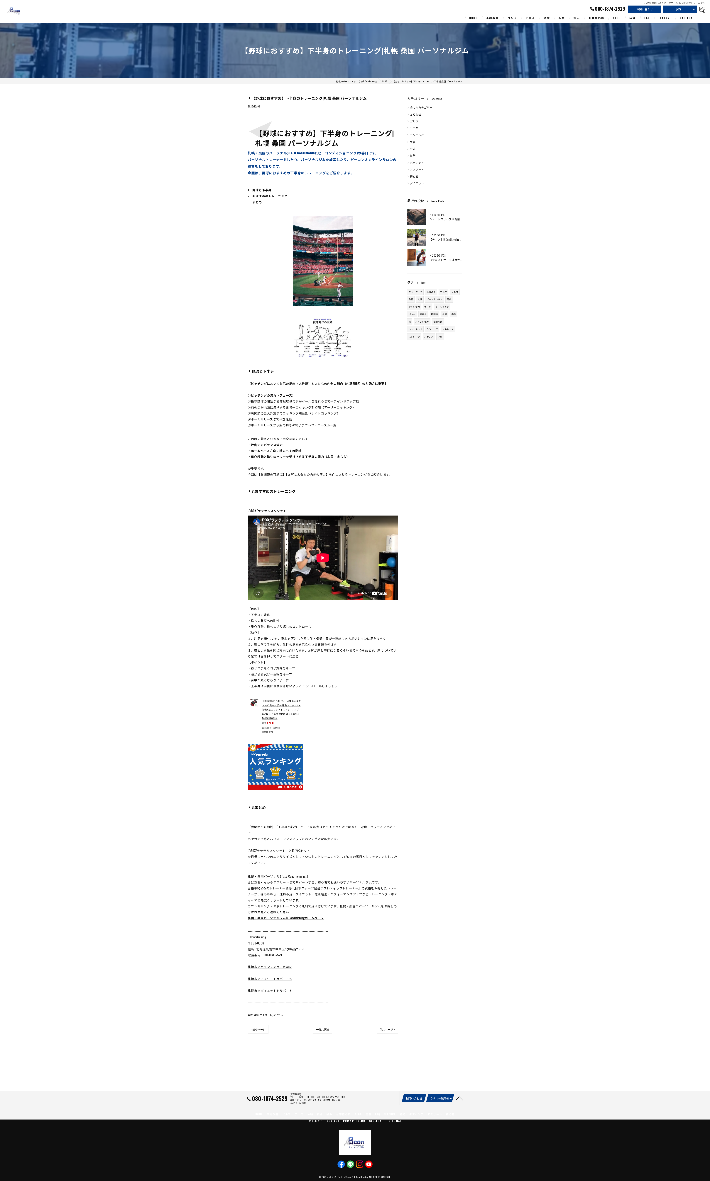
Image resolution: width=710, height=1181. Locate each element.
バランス (428, 336)
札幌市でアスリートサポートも (270, 978)
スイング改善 (422, 321)
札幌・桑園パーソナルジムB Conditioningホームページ (286, 917)
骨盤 (444, 314)
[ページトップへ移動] (459, 1098)
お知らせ (415, 114)
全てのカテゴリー (421, 107)
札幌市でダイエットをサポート (270, 990)
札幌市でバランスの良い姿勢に (270, 966)
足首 (449, 299)
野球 (250, 1015)
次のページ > (387, 1029)
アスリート (266, 1015)
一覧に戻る (322, 1029)
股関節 (434, 314)
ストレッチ (448, 329)
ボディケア (417, 163)
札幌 (420, 299)
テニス (414, 128)
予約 (678, 9)
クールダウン (442, 306)
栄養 (412, 142)
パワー (412, 314)
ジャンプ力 (414, 306)
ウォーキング (415, 329)
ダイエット (279, 1015)
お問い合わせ (644, 9)
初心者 (414, 176)
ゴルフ (414, 121)
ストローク (414, 336)
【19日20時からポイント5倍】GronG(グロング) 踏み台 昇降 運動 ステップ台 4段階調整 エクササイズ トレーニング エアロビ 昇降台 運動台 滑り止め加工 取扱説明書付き (281, 709)
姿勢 (256, 1015)
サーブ (427, 306)
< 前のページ (258, 1029)
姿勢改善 (437, 321)
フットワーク (415, 291)
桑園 (411, 299)
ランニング (417, 135)
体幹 (440, 336)
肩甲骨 (423, 314)
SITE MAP (395, 1121)
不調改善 (431, 291)
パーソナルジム (434, 299)
